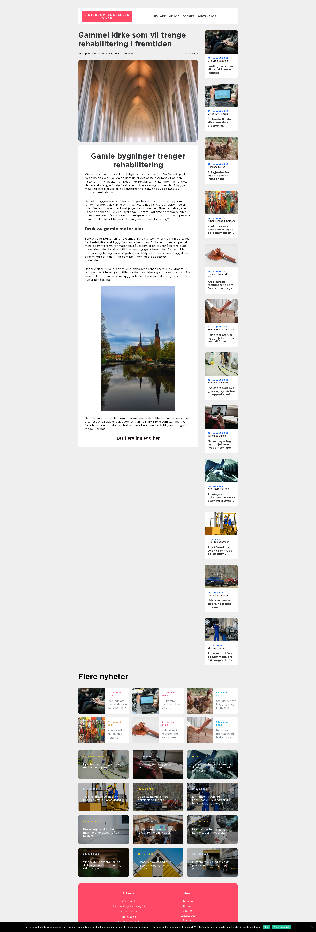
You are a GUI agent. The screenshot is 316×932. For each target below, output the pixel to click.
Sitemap (187, 920)
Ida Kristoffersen (217, 648)
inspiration (191, 53)
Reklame (159, 16)
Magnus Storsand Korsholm (217, 275)
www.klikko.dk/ (132, 921)
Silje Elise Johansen (121, 53)
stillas (148, 201)
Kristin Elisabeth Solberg (221, 221)
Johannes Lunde (217, 436)
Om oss (174, 16)
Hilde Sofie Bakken (218, 382)
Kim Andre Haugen (218, 489)
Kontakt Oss (207, 16)
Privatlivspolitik (282, 927)
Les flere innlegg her (138, 438)
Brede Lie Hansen (218, 114)
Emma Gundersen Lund (221, 329)
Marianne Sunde (216, 167)
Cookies (188, 16)
